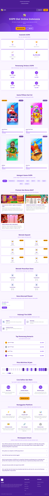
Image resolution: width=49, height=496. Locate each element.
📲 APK (45, 9)
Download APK (27, 482)
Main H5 (25, 484)
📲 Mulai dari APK (24, 398)
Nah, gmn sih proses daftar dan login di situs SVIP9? (13, 465)
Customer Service (40, 482)
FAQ (25, 490)
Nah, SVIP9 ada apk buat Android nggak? (11, 455)
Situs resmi (26, 486)
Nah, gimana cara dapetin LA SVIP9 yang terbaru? (13, 450)
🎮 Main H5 (39, 9)
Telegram (39, 484)
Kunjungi (4, 307)
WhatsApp (39, 486)
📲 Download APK (20, 28)
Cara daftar (26, 488)
